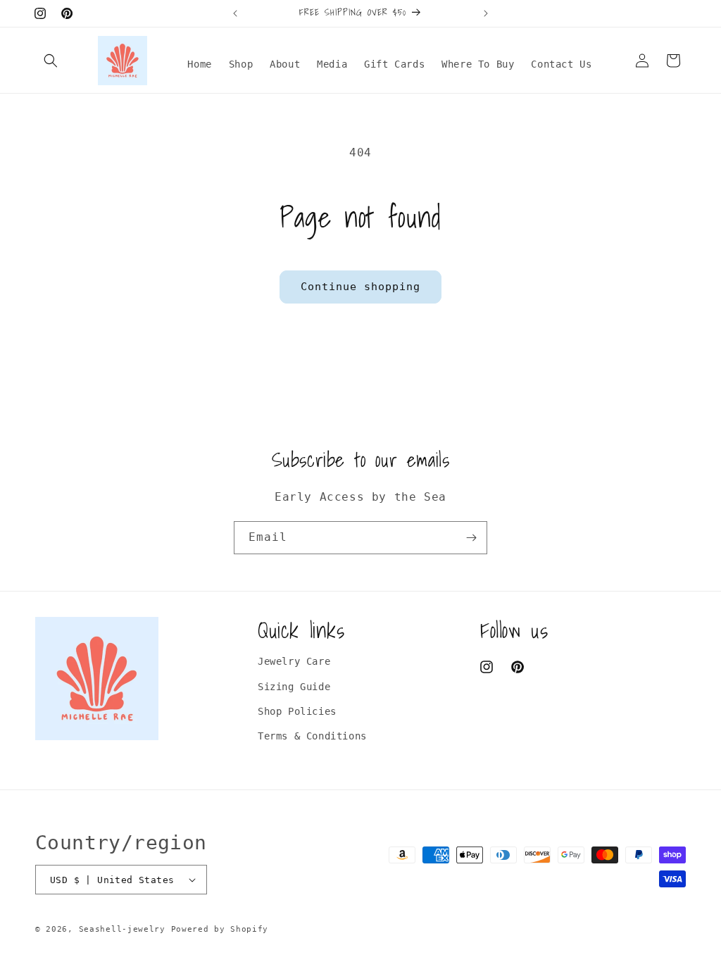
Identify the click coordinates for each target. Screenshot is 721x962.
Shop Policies (297, 711)
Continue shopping (360, 286)
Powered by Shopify (220, 929)
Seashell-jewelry (122, 929)
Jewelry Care (294, 661)
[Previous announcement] (235, 13)
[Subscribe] (471, 537)
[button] (50, 60)
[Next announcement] (485, 13)
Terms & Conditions (312, 736)
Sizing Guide (294, 686)
